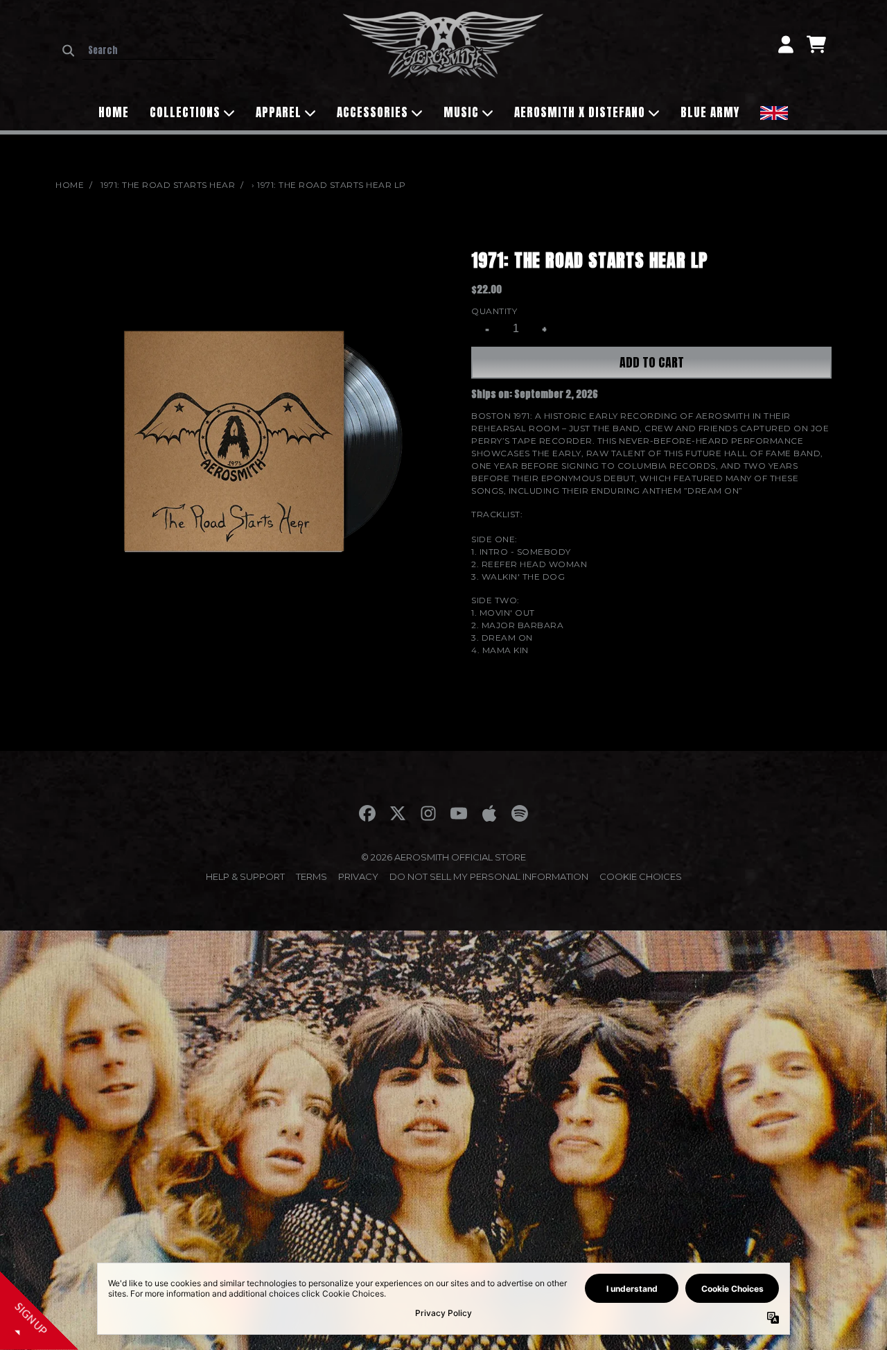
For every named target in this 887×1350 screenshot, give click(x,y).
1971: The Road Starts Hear (167, 185)
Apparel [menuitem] (278, 112)
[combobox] (148, 51)
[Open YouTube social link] (459, 813)
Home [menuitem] (113, 112)
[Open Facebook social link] (367, 813)
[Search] (68, 51)
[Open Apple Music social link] (489, 813)
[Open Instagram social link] (428, 813)
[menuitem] (774, 111)
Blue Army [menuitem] (709, 112)
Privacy (358, 876)
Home (69, 185)
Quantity (494, 311)
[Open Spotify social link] (519, 813)
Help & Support (245, 876)
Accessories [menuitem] (372, 112)
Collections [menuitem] (185, 112)
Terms (311, 876)
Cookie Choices (640, 876)
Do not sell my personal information (488, 876)
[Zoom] (249, 441)
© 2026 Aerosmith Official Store (443, 857)
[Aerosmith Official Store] (443, 44)
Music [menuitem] (461, 112)
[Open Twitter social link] (398, 813)
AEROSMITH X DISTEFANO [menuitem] (579, 112)
